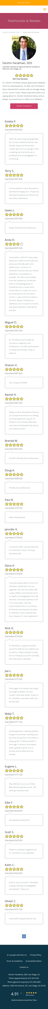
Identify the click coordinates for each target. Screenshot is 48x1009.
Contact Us (24, 967)
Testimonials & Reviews (31, 32)
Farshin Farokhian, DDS (10, 32)
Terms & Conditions (15, 961)
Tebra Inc (23, 955)
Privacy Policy (35, 955)
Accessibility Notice (33, 961)
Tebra (35, 1000)
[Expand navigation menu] (45, 9)
